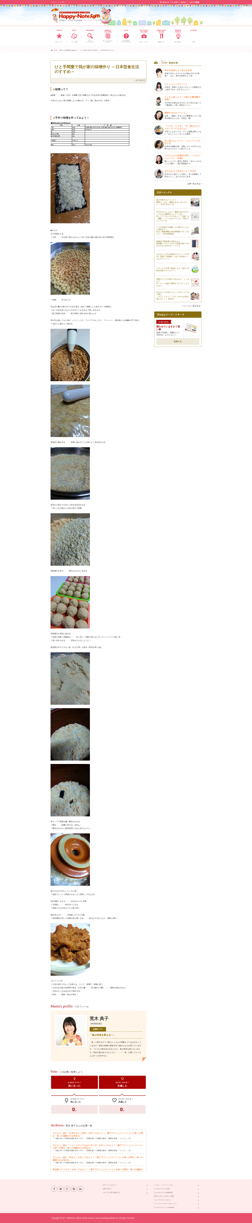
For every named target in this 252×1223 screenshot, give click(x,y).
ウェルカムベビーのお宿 (162, 1189)
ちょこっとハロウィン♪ (176, 84)
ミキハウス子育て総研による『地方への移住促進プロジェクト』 (172, 269)
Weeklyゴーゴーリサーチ (90, 36)
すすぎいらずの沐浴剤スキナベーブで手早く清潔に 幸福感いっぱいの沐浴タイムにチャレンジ (172, 256)
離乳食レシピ (161, 36)
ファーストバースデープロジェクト (165, 1204)
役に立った (74, 1082)
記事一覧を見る (194, 183)
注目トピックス (59, 36)
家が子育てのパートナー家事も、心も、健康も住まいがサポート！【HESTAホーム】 (172, 202)
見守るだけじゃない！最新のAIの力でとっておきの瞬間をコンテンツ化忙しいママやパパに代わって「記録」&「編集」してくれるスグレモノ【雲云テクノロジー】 (172, 216)
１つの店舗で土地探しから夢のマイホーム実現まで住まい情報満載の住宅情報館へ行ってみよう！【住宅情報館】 (172, 230)
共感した (122, 1082)
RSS (176, 2)
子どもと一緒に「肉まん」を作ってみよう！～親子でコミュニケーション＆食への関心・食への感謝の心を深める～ (98, 1158)
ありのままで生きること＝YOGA (180, 171)
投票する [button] (178, 341)
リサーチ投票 (74, 36)
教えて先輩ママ (178, 36)
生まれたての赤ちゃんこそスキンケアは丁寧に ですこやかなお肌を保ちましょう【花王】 (172, 295)
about (183, 2)
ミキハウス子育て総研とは (111, 1192)
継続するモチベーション (176, 112)
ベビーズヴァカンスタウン (162, 1200)
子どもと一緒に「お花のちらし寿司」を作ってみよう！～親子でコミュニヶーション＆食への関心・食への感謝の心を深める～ (98, 1134)
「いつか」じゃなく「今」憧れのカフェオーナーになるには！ (182, 127)
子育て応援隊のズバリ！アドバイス (126, 36)
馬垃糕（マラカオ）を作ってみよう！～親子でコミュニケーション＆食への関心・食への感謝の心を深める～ (98, 1171)
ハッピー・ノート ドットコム (163, 1185)
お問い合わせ (107, 1189)
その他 (193, 36)
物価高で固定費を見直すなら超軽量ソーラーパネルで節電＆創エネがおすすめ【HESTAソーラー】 (172, 243)
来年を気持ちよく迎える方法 (178, 70)
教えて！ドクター (144, 36)
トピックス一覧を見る (191, 306)
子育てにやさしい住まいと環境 (164, 1196)
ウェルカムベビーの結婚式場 (163, 1192)
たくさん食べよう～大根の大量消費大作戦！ (182, 98)
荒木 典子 (99, 1018)
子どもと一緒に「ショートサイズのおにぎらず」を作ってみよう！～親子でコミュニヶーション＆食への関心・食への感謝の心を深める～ (98, 1146)
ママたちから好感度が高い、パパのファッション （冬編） (182, 156)
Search (165, 2)
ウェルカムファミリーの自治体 (164, 1207)
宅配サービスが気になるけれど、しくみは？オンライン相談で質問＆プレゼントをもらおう (172, 282)
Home (55, 50)
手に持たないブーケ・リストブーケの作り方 (182, 142)
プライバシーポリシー (110, 1185)
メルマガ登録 (194, 2)
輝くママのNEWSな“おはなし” (107, 36)
